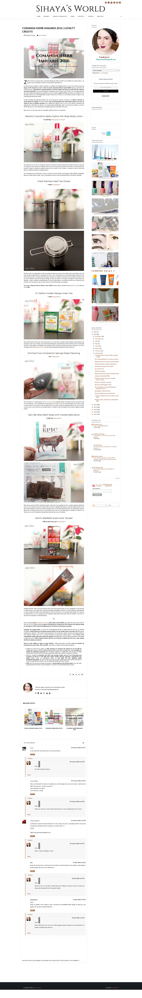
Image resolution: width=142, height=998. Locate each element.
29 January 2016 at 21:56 (77, 801)
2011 (95, 414)
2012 (95, 412)
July (96, 341)
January (97, 353)
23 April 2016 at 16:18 (78, 917)
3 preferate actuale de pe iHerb (104, 366)
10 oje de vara (105, 196)
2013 (95, 409)
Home (38, 16)
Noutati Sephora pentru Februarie (105, 393)
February (98, 350)
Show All (118, 478)
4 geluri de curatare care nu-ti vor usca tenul (105, 321)
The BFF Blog (98, 445)
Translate (105, 73)
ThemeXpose (115, 987)
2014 (95, 407)
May (96, 343)
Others (90, 16)
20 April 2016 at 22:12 (79, 862)
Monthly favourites (59, 16)
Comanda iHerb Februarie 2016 (74, 729)
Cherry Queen (34, 820)
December (98, 336)
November (98, 339)
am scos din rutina (49, 402)
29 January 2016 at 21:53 (77, 761)
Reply (32, 754)
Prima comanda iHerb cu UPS (33, 728)
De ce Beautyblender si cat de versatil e (106, 359)
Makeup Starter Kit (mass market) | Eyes (107, 361)
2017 (95, 332)
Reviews (46, 16)
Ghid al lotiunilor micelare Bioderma (106, 364)
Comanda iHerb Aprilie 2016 (53, 728)
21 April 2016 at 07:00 (78, 878)
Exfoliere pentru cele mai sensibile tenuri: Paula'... (105, 379)
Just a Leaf (75, 285)
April (96, 346)
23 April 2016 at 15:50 (79, 899)
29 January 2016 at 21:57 (77, 843)
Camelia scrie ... (98, 424)
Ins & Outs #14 (99, 368)
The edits (81, 16)
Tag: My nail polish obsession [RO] (105, 160)
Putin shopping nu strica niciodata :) (105, 303)
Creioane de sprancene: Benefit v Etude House (105, 214)
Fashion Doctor (98, 456)
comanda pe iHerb (42, 622)
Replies (30, 758)
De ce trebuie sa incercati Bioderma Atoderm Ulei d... (105, 387)
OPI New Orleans (100, 371)
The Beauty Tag (98, 467)
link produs (55, 119)
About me (100, 16)
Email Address (96, 488)
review (62, 119)
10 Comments (42, 35)
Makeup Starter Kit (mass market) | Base (107, 373)
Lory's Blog (34, 781)
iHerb (72, 16)
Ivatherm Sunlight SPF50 (102, 376)
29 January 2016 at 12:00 (78, 820)
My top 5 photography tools (103, 384)
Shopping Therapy (99, 434)
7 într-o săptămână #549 (101, 425)
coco (31, 748)
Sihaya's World (37, 987)
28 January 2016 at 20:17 (78, 747)
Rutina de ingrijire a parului (103, 382)
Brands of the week (41, 347)
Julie (36, 766)
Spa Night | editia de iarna (102, 391)
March (97, 348)
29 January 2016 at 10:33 (78, 780)
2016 (95, 334)
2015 (95, 404)
